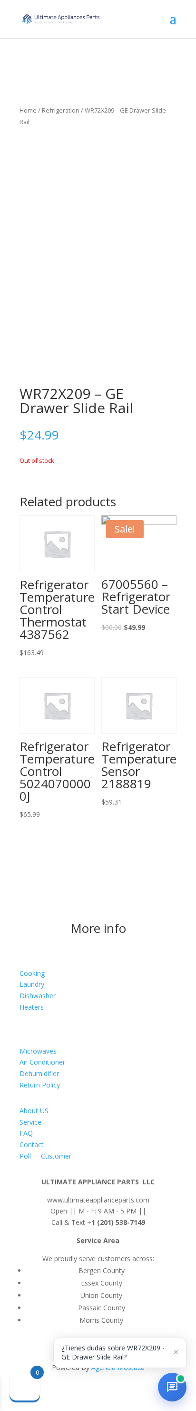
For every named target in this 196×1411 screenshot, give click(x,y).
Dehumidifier (39, 1073)
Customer (56, 1155)
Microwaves (38, 1051)
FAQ (26, 1133)
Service (30, 1122)
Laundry (32, 984)
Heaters (32, 1007)
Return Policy (40, 1084)
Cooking (32, 973)
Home (28, 110)
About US (34, 1110)
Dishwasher (38, 995)
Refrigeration (60, 110)
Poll (25, 1155)
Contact (32, 1144)
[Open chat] (172, 1387)
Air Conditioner (42, 1061)
